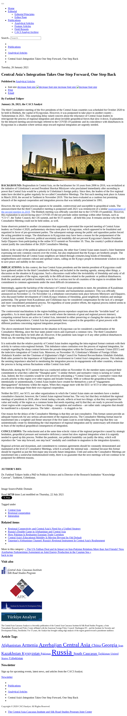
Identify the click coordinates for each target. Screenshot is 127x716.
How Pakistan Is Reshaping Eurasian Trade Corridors (36, 534)
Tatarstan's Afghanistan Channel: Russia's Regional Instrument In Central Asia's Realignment (56, 540)
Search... (5, 38)
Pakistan (46, 653)
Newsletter (7, 677)
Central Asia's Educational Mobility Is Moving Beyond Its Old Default (45, 537)
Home (11, 8)
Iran (120, 645)
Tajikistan (104, 653)
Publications (14, 20)
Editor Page (21, 17)
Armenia (30, 645)
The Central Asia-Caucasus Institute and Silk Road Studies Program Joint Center (50, 711)
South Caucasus (86, 653)
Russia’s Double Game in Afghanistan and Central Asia (37, 531)
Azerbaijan (51, 645)
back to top (7, 555)
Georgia (110, 645)
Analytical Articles (24, 23)
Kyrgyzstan (31, 653)
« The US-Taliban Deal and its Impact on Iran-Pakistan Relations (59, 549)
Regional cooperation (19, 513)
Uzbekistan (16, 658)
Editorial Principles (24, 14)
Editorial (12, 11)
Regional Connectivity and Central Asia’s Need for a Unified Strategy (44, 528)
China (97, 645)
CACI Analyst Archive (27, 32)
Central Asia (14, 510)
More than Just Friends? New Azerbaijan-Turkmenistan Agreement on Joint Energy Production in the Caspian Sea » (62, 551)
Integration (13, 516)
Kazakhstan (11, 653)
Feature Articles (23, 26)
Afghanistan (11, 645)
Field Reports (22, 29)
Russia (63, 652)
